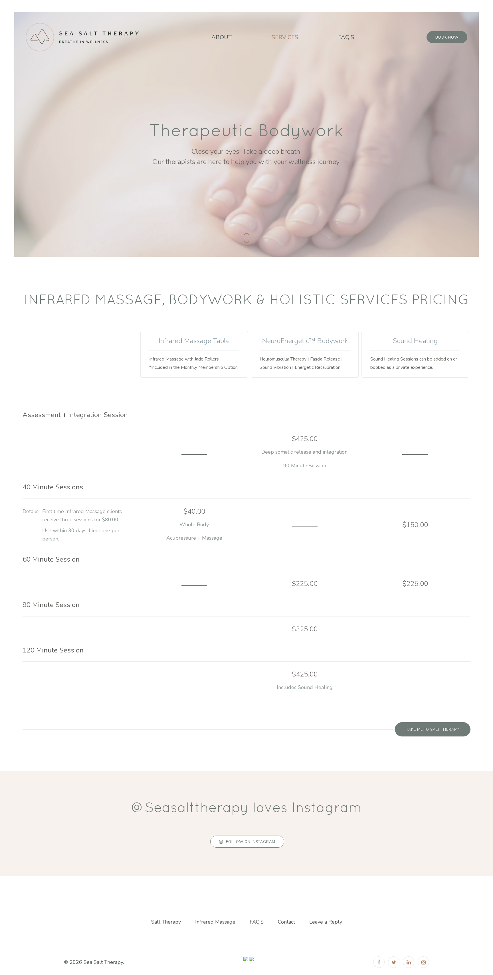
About (221, 37)
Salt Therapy (166, 922)
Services (285, 37)
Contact (286, 922)
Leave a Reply (325, 922)
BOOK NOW (446, 37)
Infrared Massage (215, 922)
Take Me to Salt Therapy (432, 729)
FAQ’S (346, 37)
